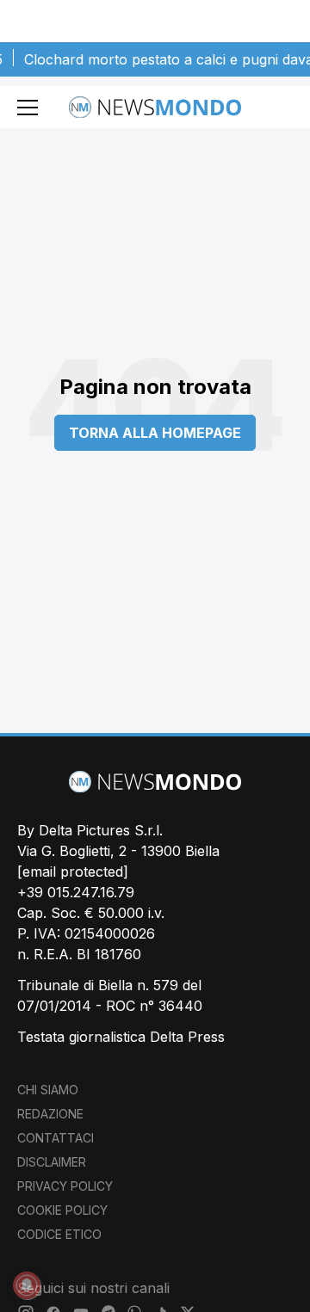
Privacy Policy (65, 1186)
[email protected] (72, 871)
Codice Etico (59, 1234)
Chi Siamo (47, 1089)
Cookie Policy (62, 1210)
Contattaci (55, 1137)
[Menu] (27, 107)
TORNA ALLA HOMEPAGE (155, 432)
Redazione (50, 1113)
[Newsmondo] (155, 107)
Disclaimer (51, 1162)
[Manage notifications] (26, 1285)
